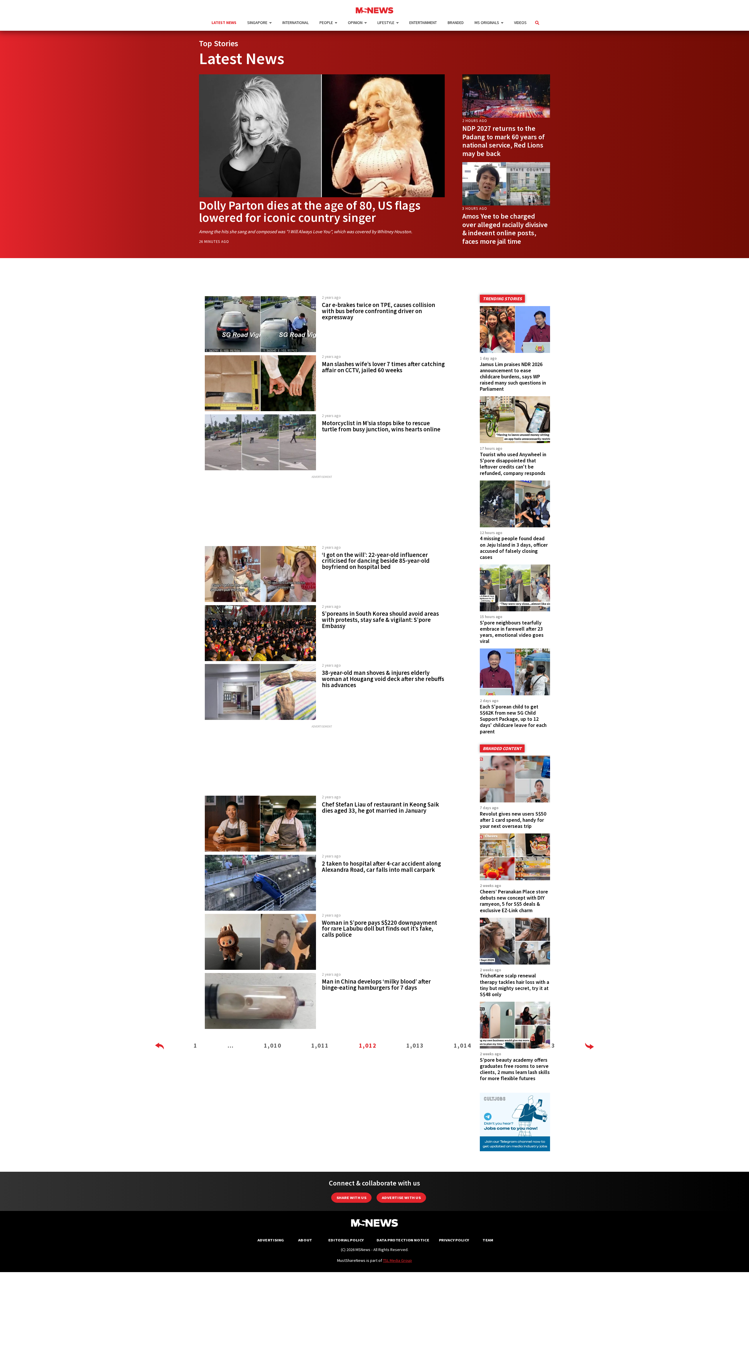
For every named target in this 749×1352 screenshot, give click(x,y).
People (326, 22)
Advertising (270, 1240)
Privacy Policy (454, 1240)
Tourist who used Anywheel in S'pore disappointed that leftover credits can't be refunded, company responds (513, 463)
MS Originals (487, 22)
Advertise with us (401, 1197)
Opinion (355, 22)
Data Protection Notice (403, 1240)
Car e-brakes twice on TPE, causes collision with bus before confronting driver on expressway (378, 311)
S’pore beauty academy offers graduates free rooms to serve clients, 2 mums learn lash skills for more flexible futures (515, 1069)
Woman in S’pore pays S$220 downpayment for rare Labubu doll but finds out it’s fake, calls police (379, 929)
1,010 (272, 1045)
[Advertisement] (322, 511)
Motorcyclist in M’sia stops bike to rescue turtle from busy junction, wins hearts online (381, 426)
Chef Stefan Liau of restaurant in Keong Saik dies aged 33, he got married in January (380, 807)
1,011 (320, 1045)
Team (487, 1240)
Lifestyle (385, 22)
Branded (456, 22)
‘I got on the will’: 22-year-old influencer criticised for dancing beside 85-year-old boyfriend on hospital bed (376, 561)
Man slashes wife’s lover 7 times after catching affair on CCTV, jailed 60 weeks (383, 367)
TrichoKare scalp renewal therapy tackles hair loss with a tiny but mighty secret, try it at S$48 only (514, 984)
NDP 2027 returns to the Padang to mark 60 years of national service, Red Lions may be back (503, 141)
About (305, 1240)
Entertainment (423, 22)
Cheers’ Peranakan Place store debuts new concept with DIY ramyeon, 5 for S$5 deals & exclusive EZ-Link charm (514, 900)
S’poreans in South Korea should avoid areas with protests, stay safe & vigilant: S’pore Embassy (380, 620)
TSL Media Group (397, 1260)
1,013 (415, 1045)
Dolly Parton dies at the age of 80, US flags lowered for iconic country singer (309, 211)
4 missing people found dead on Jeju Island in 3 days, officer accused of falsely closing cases (514, 547)
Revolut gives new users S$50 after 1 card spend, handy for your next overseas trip (513, 820)
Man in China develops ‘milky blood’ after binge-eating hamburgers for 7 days (376, 984)
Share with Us (351, 1197)
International (295, 22)
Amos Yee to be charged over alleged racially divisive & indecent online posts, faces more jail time (505, 229)
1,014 (462, 1045)
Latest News (224, 22)
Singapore (257, 22)
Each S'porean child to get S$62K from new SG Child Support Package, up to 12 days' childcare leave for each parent (513, 719)
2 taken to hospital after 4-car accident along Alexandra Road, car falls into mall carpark (381, 867)
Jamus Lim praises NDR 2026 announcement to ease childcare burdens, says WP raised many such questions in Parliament (513, 376)
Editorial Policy (346, 1240)
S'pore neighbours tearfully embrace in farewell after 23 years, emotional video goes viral (512, 632)
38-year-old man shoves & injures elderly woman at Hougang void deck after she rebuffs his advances (383, 679)
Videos (520, 22)
